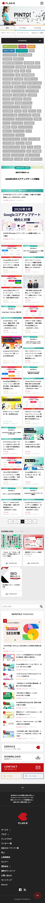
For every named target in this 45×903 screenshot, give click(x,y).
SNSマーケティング (7, 33)
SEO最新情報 (8, 71)
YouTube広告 (29, 123)
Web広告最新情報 (27, 75)
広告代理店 (16, 83)
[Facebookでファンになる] (20, 889)
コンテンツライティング (11, 107)
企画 (17, 75)
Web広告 (37, 28)
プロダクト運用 (34, 139)
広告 (29, 151)
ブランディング (17, 123)
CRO (26, 159)
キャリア (6, 123)
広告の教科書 (29, 63)
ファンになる (32, 776)
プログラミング (8, 119)
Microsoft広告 (8, 79)
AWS (23, 147)
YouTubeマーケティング (11, 147)
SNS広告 (6, 99)
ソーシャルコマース (10, 55)
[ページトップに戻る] (22, 788)
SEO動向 (37, 119)
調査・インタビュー (32, 155)
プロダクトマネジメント (11, 139)
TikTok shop (7, 59)
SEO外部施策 (26, 107)
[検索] (42, 606)
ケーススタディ (8, 67)
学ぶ (3, 853)
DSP (28, 71)
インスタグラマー (17, 155)
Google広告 (32, 95)
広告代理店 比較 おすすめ (31, 83)
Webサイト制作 (38, 33)
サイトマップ (6, 880)
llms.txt (4, 885)
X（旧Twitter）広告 (20, 95)
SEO (22, 71)
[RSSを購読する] (25, 889)
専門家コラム (18, 59)
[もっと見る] (22, 40)
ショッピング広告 (24, 115)
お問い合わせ (6, 875)
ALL (7, 28)
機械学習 (6, 127)
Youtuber (6, 155)
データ (28, 131)
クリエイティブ (8, 75)
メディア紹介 (8, 159)
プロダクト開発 (8, 143)
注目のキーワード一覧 (10, 848)
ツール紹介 (18, 159)
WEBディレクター (34, 87)
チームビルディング (25, 127)
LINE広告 (27, 99)
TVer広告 (36, 115)
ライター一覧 (6, 843)
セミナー (4, 862)
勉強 (16, 71)
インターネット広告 (10, 115)
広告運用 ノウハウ (31, 79)
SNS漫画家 (36, 151)
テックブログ (6, 839)
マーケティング (22, 33)
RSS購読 (9, 776)
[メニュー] (42, 3)
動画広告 (6, 91)
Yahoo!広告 (7, 95)
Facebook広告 (8, 103)
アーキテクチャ (8, 135)
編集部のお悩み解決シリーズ (13, 63)
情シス (24, 139)
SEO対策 (22, 28)
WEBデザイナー (36, 159)
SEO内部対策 (8, 111)
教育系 (28, 143)
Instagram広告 (16, 99)
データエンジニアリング (24, 119)
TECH (32, 50)
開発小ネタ (7, 131)
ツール (30, 147)
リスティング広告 (32, 91)
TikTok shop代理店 (25, 55)
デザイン (32, 111)
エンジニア (19, 143)
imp (39, 111)
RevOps (17, 111)
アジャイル (19, 135)
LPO (37, 63)
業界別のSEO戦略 (33, 67)
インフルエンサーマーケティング (14, 151)
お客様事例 (5, 857)
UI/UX (14, 127)
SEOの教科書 (20, 67)
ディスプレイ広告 (17, 91)
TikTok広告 (18, 79)
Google (37, 147)
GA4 (25, 111)
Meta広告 (7, 83)
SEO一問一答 (8, 87)
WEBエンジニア (20, 87)
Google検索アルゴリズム (23, 103)
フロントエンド (18, 131)
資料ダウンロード (8, 871)
